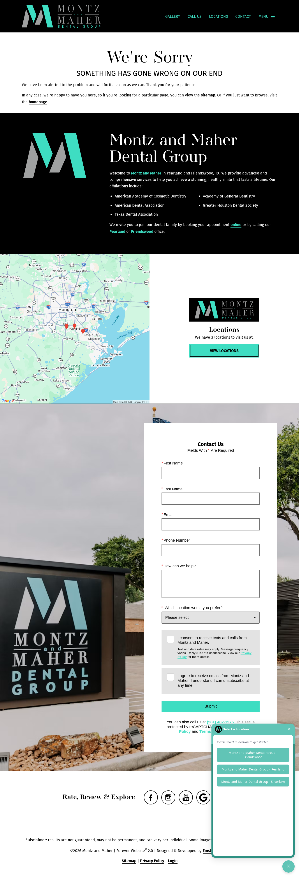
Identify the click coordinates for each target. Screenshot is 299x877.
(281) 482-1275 (220, 722)
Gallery (172, 16)
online (235, 224)
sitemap (208, 95)
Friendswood (142, 231)
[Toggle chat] (288, 866)
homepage (38, 102)
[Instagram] (168, 797)
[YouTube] (186, 797)
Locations (218, 16)
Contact (243, 16)
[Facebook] (151, 797)
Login (173, 860)
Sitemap (129, 860)
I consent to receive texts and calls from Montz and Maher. (215, 647)
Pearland (117, 231)
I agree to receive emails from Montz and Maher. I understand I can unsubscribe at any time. (213, 680)
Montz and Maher (146, 173)
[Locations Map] (75, 329)
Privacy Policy (152, 860)
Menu (263, 16)
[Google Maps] (203, 797)
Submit (210, 706)
